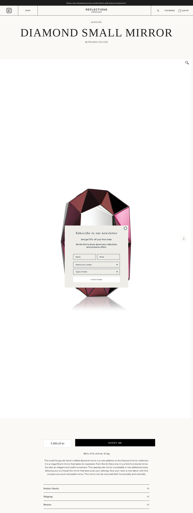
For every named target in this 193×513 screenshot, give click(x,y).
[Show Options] (117, 264)
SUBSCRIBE (96, 279)
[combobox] (96, 264)
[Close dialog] (125, 228)
